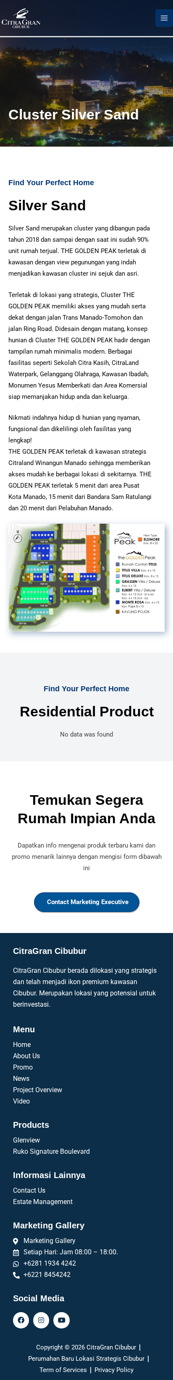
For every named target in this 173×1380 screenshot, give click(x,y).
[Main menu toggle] (164, 18)
